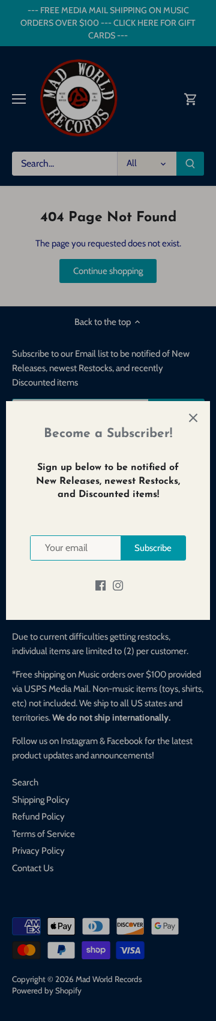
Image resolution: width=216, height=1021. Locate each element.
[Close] (193, 418)
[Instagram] (118, 585)
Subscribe (153, 548)
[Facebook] (100, 585)
